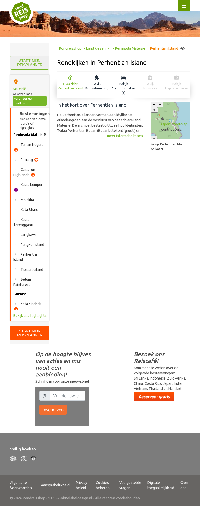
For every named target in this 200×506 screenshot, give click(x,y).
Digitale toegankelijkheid (160, 485)
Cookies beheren (103, 485)
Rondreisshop (70, 48)
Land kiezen (96, 48)
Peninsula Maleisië (130, 48)
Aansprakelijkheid (55, 485)
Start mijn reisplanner (29, 63)
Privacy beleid (81, 485)
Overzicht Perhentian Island (70, 86)
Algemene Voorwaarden (21, 485)
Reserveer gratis (154, 396)
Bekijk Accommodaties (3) (123, 88)
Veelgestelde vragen (130, 485)
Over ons (184, 485)
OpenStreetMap (174, 124)
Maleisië (19, 89)
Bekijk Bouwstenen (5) (96, 86)
